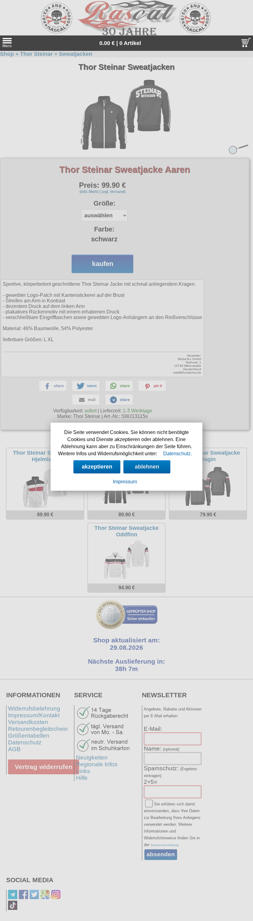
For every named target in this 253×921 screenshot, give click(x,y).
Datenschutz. (177, 453)
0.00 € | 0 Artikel (120, 43)
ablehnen (147, 467)
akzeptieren (97, 467)
